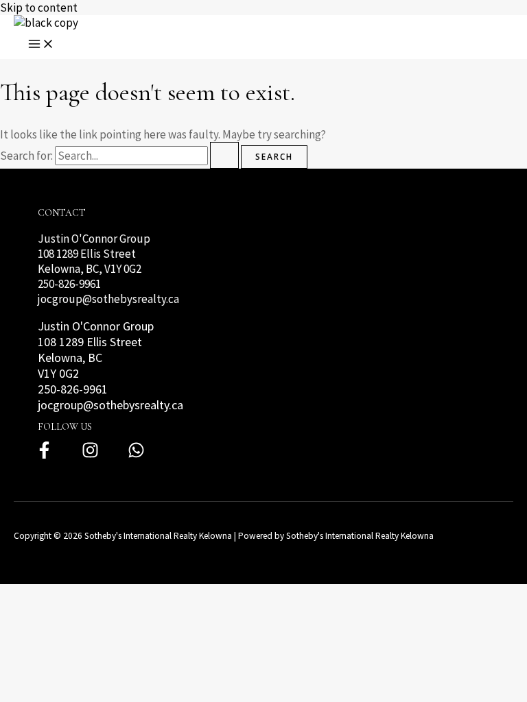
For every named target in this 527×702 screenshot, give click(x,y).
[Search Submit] (224, 155)
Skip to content (39, 7)
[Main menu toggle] (41, 44)
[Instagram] (90, 455)
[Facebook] (44, 455)
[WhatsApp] (136, 455)
